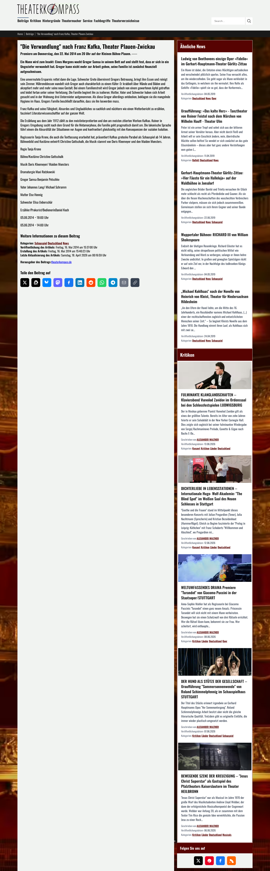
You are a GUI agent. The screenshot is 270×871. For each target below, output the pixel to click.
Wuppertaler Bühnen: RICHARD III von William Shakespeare (214, 237)
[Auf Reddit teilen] (91, 282)
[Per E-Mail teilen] (124, 282)
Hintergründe (51, 20)
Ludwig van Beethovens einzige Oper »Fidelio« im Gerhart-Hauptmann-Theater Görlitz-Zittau (214, 61)
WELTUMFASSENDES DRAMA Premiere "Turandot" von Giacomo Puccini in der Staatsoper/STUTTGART (209, 592)
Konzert (196, 448)
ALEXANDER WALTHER (208, 439)
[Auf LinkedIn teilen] (79, 282)
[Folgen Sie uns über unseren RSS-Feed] (231, 860)
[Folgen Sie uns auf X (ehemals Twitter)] (198, 860)
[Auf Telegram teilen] (113, 282)
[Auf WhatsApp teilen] (102, 282)
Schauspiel (41, 243)
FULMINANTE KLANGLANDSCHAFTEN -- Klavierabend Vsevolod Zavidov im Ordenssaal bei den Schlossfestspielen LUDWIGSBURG (213, 400)
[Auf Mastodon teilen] (57, 282)
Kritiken (35, 20)
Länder (213, 448)
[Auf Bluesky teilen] (46, 282)
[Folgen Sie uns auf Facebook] (220, 860)
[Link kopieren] (135, 282)
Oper (214, 98)
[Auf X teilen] (24, 282)
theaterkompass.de (61, 262)
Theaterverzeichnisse (125, 20)
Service (87, 20)
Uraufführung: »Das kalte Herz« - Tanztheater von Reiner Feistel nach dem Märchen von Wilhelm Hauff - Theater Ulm (214, 116)
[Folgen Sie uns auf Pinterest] (209, 860)
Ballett (195, 160)
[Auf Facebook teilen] (68, 282)
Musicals (226, 835)
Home (20, 34)
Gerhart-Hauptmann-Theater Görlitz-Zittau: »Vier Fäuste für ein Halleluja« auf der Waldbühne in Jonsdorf (212, 178)
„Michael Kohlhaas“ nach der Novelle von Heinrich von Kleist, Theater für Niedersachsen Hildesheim (214, 296)
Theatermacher (71, 20)
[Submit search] (249, 21)
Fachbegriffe (102, 20)
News (66, 243)
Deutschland (55, 243)
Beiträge (23, 20)
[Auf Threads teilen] (35, 282)
